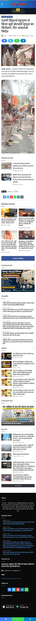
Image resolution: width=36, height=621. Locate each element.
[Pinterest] (11, 197)
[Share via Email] (22, 197)
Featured (9, 191)
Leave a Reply (18, 258)
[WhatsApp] (17, 40)
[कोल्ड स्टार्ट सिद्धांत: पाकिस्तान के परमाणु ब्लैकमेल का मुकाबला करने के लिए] (6, 364)
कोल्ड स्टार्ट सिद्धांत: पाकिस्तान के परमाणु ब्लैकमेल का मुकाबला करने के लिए (23, 364)
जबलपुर (3, 16)
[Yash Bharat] (18, 4)
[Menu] (2, 5)
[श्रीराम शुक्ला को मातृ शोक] (6, 456)
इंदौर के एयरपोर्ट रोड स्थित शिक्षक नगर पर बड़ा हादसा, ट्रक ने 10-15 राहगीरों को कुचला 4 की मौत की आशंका (27, 221)
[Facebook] (4, 40)
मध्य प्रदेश (10, 16)
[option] (18, 415)
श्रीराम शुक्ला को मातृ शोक (21, 454)
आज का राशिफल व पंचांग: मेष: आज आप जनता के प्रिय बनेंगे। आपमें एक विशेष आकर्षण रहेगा (23, 392)
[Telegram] (23, 40)
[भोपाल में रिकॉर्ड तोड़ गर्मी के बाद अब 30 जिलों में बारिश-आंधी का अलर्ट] (9, 213)
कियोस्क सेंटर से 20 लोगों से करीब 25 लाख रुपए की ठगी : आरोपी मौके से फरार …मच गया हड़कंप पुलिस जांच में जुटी (23, 437)
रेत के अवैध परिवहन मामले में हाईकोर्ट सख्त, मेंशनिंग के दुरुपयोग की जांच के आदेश (23, 166)
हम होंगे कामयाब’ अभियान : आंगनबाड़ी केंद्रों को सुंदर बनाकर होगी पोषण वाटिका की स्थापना (22, 477)
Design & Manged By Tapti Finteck (11, 578)
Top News (15, 191)
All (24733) (18, 485)
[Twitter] (10, 40)
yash (5, 35)
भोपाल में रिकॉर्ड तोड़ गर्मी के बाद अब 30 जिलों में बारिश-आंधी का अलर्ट (8, 221)
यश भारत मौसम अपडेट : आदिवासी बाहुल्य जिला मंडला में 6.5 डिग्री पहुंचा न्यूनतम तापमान (23, 447)
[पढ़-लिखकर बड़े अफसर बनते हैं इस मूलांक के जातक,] (6, 356)
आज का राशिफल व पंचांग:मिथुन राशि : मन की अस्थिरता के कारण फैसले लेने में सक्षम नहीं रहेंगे (22, 373)
